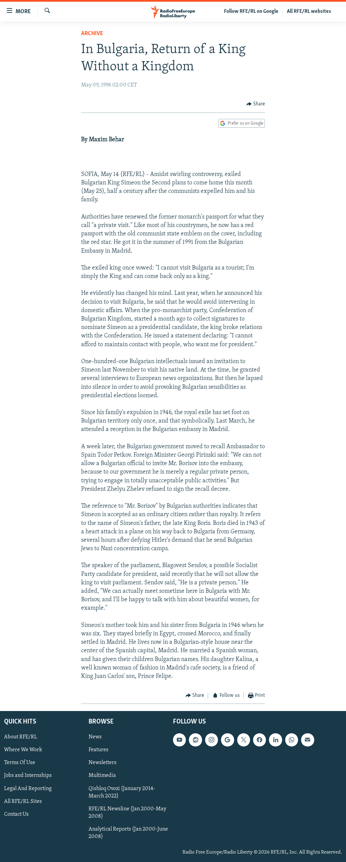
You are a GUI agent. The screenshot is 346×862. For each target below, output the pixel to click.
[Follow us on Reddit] (195, 739)
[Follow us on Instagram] (211, 739)
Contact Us (16, 814)
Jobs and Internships (28, 775)
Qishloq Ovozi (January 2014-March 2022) (122, 792)
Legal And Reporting (28, 788)
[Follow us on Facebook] (259, 739)
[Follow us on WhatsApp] (291, 739)
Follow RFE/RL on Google (251, 11)
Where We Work (23, 750)
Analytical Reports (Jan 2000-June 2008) (128, 832)
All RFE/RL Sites (23, 801)
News (95, 737)
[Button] (255, 104)
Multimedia (102, 775)
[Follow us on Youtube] (179, 739)
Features (98, 750)
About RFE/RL (20, 737)
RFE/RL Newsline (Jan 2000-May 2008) (127, 812)
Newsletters (103, 762)
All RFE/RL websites (309, 11)
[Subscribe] (307, 739)
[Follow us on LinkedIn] (275, 739)
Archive (92, 34)
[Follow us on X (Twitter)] (243, 739)
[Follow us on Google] (227, 739)
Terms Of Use (19, 762)
